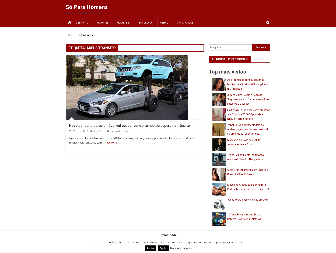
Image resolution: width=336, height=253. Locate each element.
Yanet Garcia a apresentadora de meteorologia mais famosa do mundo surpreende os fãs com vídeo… (248, 129)
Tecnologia (144, 22)
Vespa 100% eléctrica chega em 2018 (248, 199)
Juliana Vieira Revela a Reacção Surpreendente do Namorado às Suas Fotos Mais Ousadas (248, 99)
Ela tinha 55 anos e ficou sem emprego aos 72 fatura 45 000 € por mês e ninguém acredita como (248, 114)
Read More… (111, 142)
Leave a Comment (119, 131)
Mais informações (181, 248)
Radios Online (184, 22)
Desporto (82, 22)
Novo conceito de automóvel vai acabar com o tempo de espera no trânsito (129, 126)
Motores (102, 22)
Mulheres (123, 22)
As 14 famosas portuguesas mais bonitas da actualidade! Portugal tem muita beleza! (247, 84)
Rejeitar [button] (163, 248)
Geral (164, 22)
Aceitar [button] (150, 248)
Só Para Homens (87, 7)
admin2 (97, 131)
